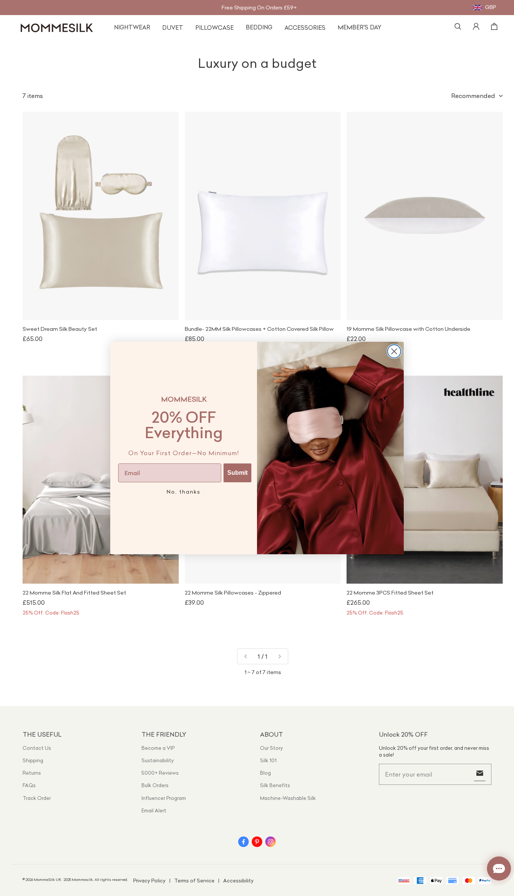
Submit (237, 472)
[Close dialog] (394, 351)
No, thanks (184, 491)
